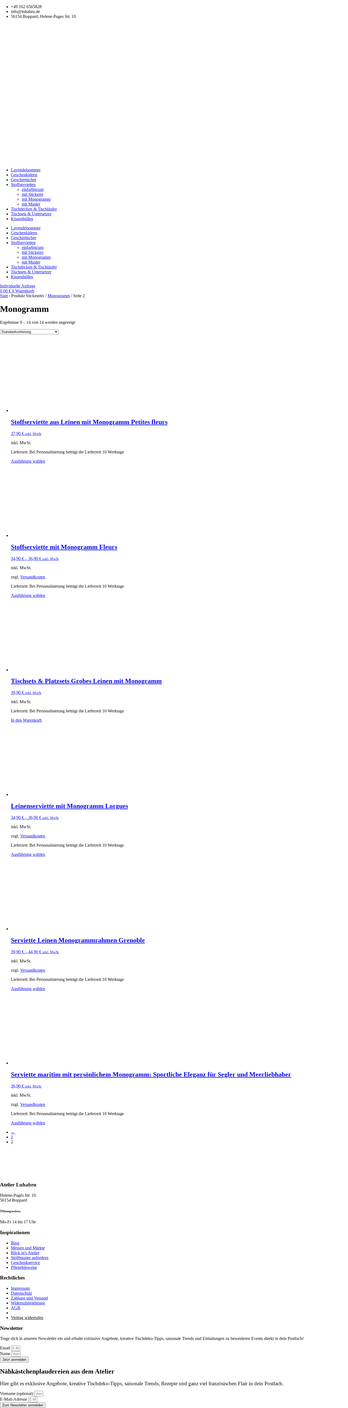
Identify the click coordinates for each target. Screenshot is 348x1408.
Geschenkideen (24, 174)
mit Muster (31, 204)
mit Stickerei (32, 194)
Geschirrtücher (23, 179)
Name (5, 1353)
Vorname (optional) (17, 1393)
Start (4, 295)
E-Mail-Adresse (14, 1399)
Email (5, 1348)
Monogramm (59, 295)
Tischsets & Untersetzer (31, 214)
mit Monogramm (36, 199)
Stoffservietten (23, 184)
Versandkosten (32, 577)
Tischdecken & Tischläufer (34, 209)
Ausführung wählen (28, 461)
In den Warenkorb (26, 720)
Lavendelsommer (26, 170)
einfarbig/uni (33, 189)
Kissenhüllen (22, 218)
